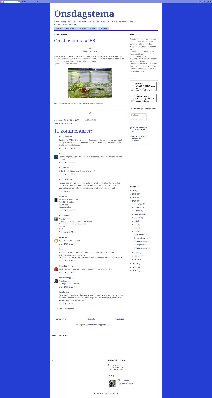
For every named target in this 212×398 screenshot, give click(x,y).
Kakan (61, 196)
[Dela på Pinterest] (94, 120)
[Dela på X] (90, 120)
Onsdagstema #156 (142, 245)
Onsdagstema (84, 14)
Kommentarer (138, 119)
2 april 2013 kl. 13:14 (67, 148)
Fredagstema (82, 29)
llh (60, 249)
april (136, 231)
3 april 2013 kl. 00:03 (67, 163)
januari (137, 259)
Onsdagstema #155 (142, 248)
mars (136, 253)
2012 (134, 264)
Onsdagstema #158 (142, 238)
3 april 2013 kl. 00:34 (67, 174)
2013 (134, 201)
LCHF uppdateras (138, 130)
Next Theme (103, 29)
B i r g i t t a (124, 380)
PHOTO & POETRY (140, 136)
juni (136, 224)
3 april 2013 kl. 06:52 (67, 210)
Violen (61, 237)
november (138, 207)
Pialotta (62, 292)
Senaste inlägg (62, 319)
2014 (134, 197)
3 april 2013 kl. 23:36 (67, 304)
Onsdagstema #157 (142, 241)
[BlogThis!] (88, 120)
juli (135, 221)
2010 (134, 271)
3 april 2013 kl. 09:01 (67, 244)
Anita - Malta (64, 137)
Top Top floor (136, 138)
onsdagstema (66, 123)
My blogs (93, 29)
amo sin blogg (65, 278)
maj (136, 228)
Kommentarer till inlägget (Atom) (96, 325)
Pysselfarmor (64, 266)
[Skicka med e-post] (86, 120)
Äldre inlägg (119, 319)
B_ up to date (115, 365)
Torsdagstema (69, 29)
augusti (137, 218)
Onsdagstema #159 (142, 234)
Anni (61, 153)
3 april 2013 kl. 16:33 (67, 273)
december (138, 204)
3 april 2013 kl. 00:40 (67, 191)
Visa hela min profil (125, 384)
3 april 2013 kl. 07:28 (67, 232)
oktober (137, 211)
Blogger (116, 393)
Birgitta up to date (139, 128)
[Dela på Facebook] (92, 120)
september (138, 214)
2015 (134, 194)
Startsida (58, 29)
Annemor (63, 216)
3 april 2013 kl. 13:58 (67, 261)
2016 (134, 190)
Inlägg (135, 115)
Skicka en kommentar (65, 309)
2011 (134, 267)
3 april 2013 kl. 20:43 (67, 287)
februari (137, 256)
